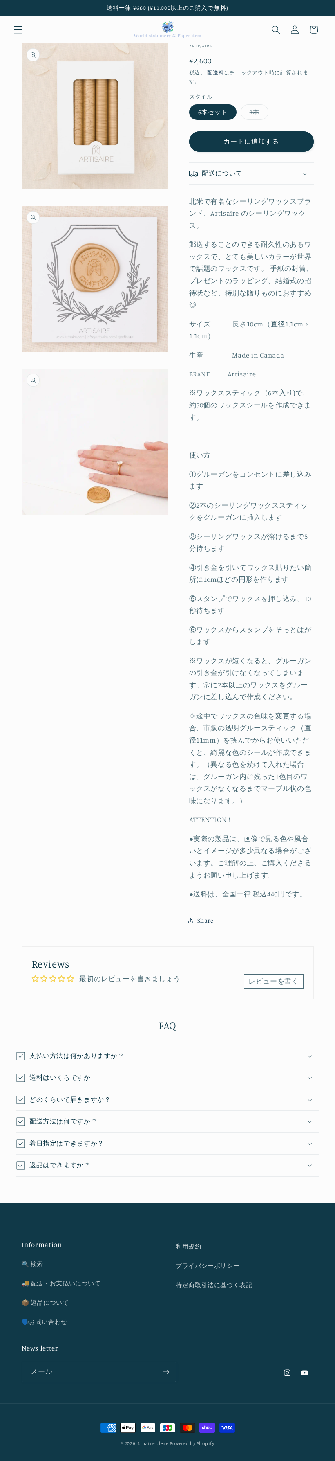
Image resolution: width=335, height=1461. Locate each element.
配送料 (215, 73)
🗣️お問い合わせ (44, 1321)
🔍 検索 (33, 1264)
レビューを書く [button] (273, 981)
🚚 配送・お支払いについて (61, 1283)
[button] (18, 29)
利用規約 (188, 1246)
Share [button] (205, 920)
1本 (258, 114)
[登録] (165, 1372)
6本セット (213, 111)
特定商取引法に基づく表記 (214, 1284)
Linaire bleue (153, 1443)
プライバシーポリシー (207, 1265)
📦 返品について (45, 1302)
